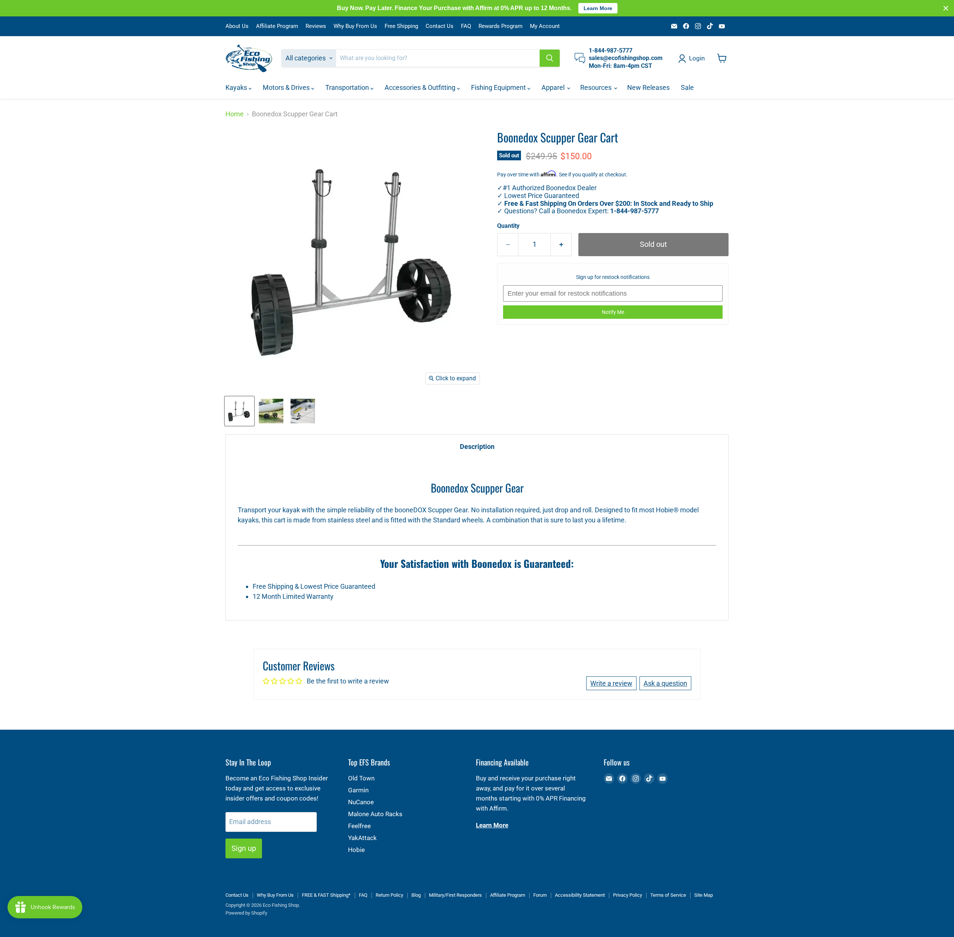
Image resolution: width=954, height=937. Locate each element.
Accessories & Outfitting (421, 87)
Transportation (347, 87)
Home (234, 114)
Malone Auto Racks (375, 814)
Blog (416, 895)
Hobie (356, 849)
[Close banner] (945, 8)
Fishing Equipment (499, 87)
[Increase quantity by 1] (561, 244)
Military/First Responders (455, 895)
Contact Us (440, 26)
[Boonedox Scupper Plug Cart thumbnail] (239, 411)
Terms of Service (668, 895)
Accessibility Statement (580, 895)
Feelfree (359, 826)
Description (477, 446)
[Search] (550, 58)
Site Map (703, 895)
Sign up (243, 848)
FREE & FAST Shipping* (326, 895)
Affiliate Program (277, 26)
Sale (687, 87)
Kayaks (237, 87)
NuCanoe (361, 802)
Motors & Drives (287, 87)
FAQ (466, 26)
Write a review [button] (611, 683)
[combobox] (438, 58)
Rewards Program (500, 26)
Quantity (508, 226)
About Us (237, 26)
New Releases (648, 87)
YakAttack (362, 838)
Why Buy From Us (355, 26)
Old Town (361, 778)
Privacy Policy (627, 895)
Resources (596, 87)
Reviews (316, 26)
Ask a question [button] (665, 683)
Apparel (553, 87)
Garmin (358, 790)
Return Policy (389, 895)
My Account (545, 26)
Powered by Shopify (246, 913)
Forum (540, 895)
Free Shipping (401, 26)
